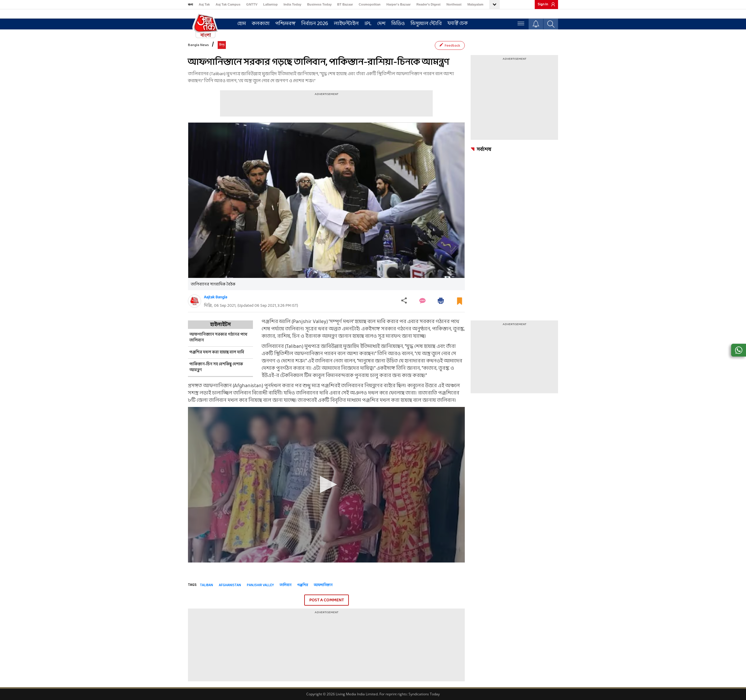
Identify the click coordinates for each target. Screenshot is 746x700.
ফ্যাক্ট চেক (458, 23)
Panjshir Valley (260, 585)
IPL (368, 23)
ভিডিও (398, 23)
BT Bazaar (345, 4)
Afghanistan (230, 585)
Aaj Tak (204, 4)
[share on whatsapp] (738, 350)
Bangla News (198, 45)
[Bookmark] (459, 303)
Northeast (454, 4)
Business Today (319, 4)
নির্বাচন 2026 (314, 23)
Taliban (206, 585)
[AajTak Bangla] (205, 25)
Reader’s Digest (428, 4)
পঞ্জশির (302, 585)
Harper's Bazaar (398, 4)
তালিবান (285, 585)
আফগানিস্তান (323, 585)
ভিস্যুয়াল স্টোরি (426, 23)
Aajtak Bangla (215, 297)
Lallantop (270, 4)
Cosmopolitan (370, 4)
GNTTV (251, 4)
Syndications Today (424, 694)
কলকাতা (261, 23)
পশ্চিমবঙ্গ (285, 23)
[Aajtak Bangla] (194, 301)
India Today (292, 4)
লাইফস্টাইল (346, 23)
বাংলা (190, 4)
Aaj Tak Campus (228, 4)
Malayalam (475, 4)
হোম (241, 23)
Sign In (543, 4)
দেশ (381, 23)
